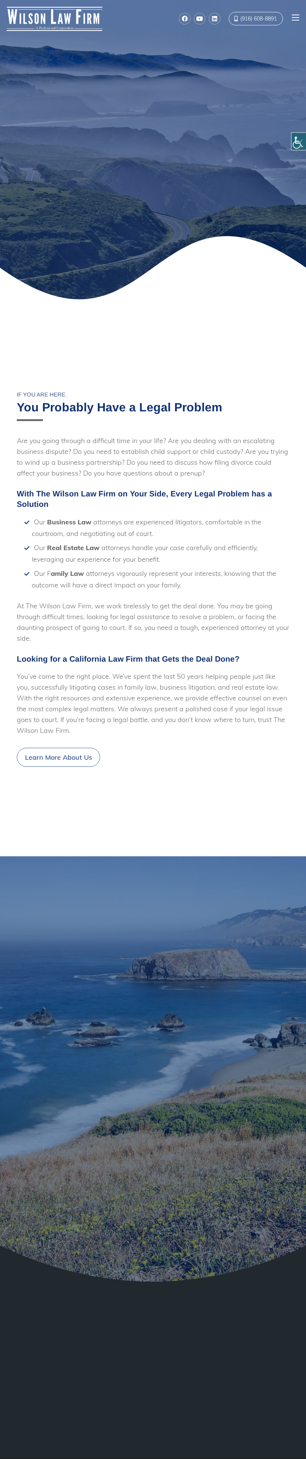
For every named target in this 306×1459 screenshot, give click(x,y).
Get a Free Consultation (250, 225)
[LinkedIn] (215, 19)
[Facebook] (185, 19)
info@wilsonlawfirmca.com (129, 1387)
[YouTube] (200, 19)
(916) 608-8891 (111, 1403)
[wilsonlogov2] (54, 19)
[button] (296, 17)
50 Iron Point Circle (114, 1352)
